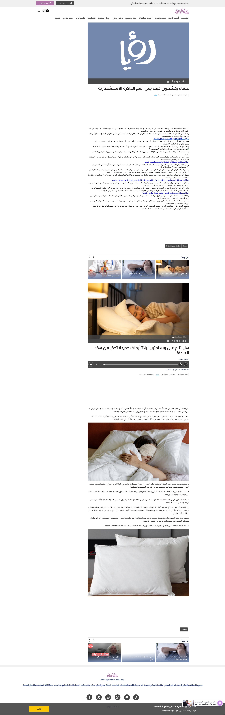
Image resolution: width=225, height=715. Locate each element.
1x (96, 364)
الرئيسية (185, 18)
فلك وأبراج (80, 18)
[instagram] (108, 697)
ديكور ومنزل (117, 18)
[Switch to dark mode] (45, 11)
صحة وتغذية (160, 18)
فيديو (57, 18)
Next (89, 257)
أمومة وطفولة (145, 18)
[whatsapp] (117, 697)
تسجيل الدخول (64, 3)
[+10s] (186, 364)
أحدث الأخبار (173, 18)
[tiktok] (136, 697)
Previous (93, 257)
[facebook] (89, 697)
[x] (99, 697)
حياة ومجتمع (130, 18)
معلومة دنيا (67, 18)
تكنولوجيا (92, 18)
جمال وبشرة (103, 18)
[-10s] (180, 364)
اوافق (39, 709)
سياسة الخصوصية (168, 710)
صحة (155, 95)
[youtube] (127, 697)
